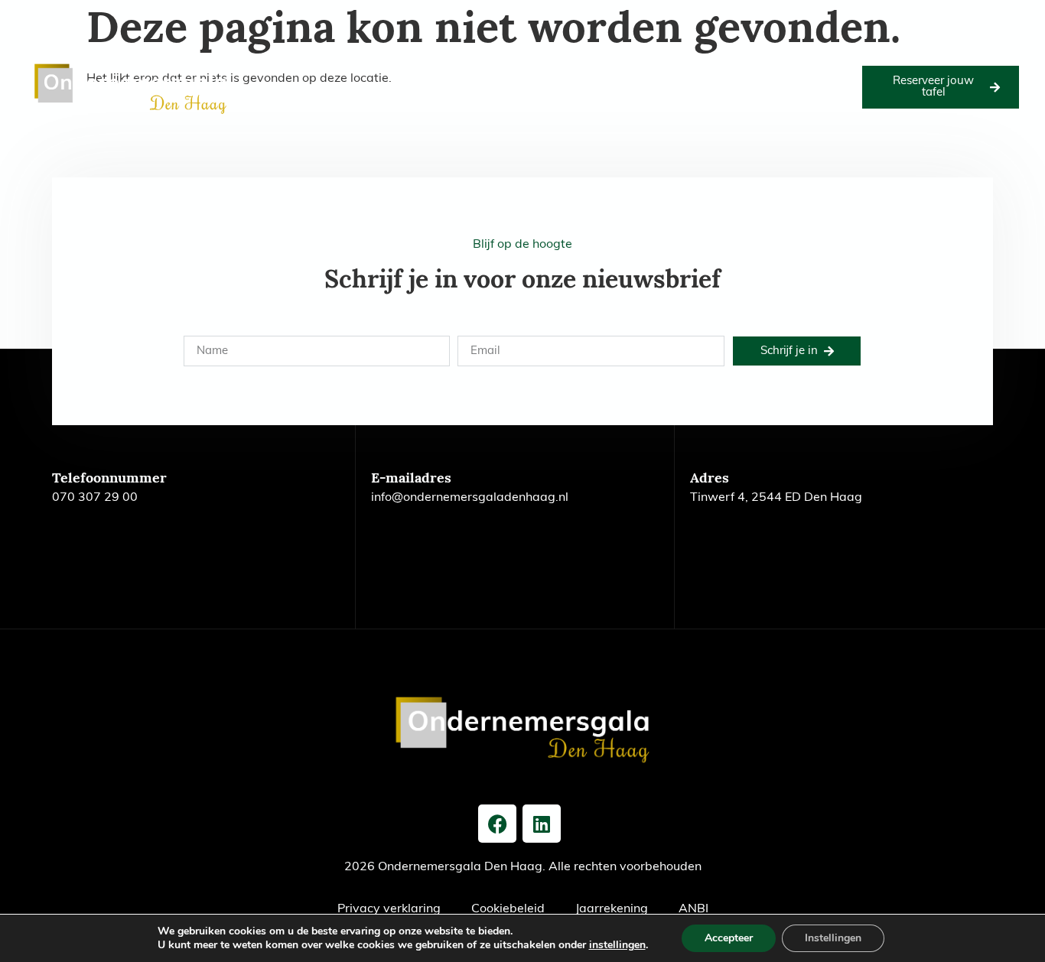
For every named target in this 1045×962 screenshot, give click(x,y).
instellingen (617, 945)
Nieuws (827, 69)
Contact (548, 104)
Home (267, 69)
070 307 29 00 (95, 498)
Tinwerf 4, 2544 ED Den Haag (776, 498)
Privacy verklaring (389, 909)
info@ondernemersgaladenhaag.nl (469, 498)
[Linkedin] (541, 823)
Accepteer (729, 938)
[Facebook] (497, 823)
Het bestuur (763, 69)
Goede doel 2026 (409, 69)
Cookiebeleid (508, 909)
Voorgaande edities (671, 69)
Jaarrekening (611, 909)
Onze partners (573, 69)
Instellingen (833, 938)
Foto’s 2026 (494, 69)
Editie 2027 (325, 69)
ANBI (693, 909)
